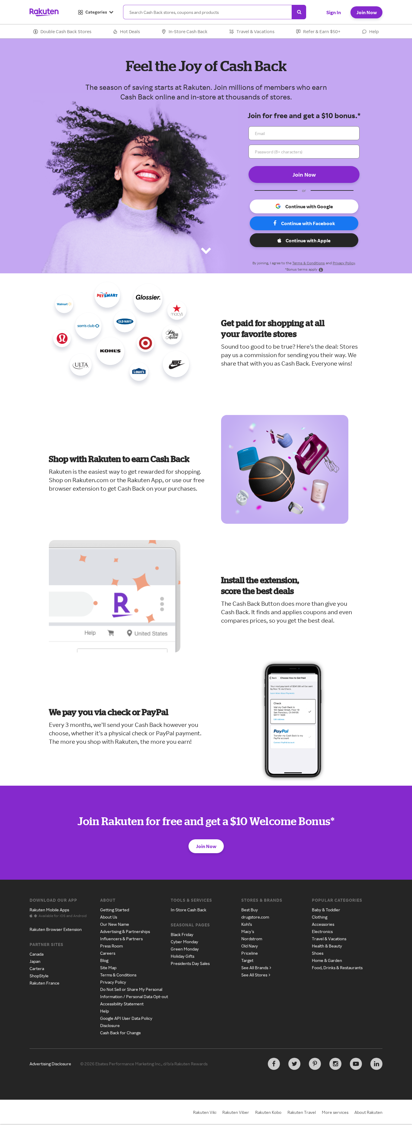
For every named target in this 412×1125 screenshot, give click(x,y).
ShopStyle (39, 975)
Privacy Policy (344, 263)
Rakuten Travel (301, 1112)
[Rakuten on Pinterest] (315, 1064)
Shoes (317, 953)
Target (247, 960)
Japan (35, 961)
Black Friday (182, 934)
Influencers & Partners (121, 938)
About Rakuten (368, 1112)
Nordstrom (251, 938)
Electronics (322, 931)
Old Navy (249, 945)
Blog (104, 960)
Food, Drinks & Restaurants (337, 967)
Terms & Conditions (308, 263)
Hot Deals (130, 31)
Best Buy (249, 909)
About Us (108, 916)
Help (374, 31)
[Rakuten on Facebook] (274, 1064)
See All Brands (254, 967)
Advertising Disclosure (50, 1063)
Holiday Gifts (182, 956)
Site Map (108, 967)
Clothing (319, 916)
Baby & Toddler (326, 909)
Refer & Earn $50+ (322, 31)
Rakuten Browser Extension (56, 929)
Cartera (37, 968)
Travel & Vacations (255, 31)
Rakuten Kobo (268, 1112)
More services (335, 1112)
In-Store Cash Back (188, 31)
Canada (36, 954)
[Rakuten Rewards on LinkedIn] (376, 1064)
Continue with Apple (308, 240)
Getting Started (114, 909)
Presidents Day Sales (190, 963)
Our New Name (114, 924)
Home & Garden (327, 960)
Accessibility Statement (122, 1003)
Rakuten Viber (235, 1112)
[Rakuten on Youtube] (356, 1064)
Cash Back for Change (120, 1032)
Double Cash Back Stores (65, 31)
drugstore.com (255, 916)
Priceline (249, 953)
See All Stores (254, 974)
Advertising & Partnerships (125, 931)
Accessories (323, 924)
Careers (107, 953)
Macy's (247, 931)
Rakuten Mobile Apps (49, 909)
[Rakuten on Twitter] (294, 1064)
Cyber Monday (184, 941)
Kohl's (246, 924)
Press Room (111, 945)
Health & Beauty (327, 945)
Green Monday (185, 948)
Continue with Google (309, 206)
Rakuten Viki (204, 1112)
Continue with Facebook (308, 223)
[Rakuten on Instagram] (335, 1064)
